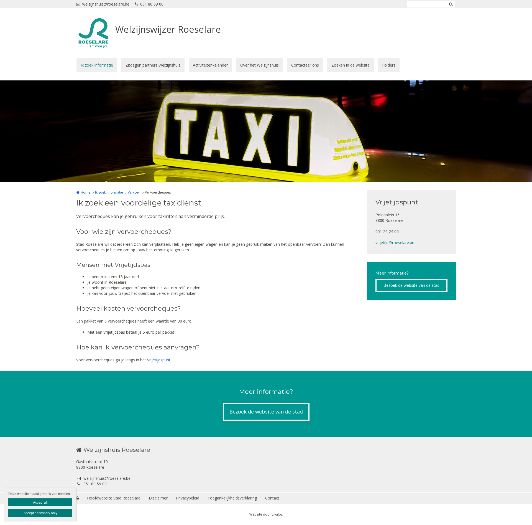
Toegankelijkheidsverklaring (232, 498)
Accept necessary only (40, 512)
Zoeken (451, 4)
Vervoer (134, 192)
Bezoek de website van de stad (411, 285)
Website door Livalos (266, 514)
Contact (272, 498)
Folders (388, 65)
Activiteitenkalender (210, 65)
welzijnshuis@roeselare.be (105, 4)
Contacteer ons (305, 65)
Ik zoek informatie (97, 65)
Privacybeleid (187, 498)
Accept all (40, 502)
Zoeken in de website (350, 65)
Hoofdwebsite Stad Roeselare (113, 498)
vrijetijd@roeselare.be (394, 242)
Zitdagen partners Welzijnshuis (153, 65)
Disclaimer (158, 498)
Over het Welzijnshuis (259, 65)
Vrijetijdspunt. (159, 359)
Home (85, 192)
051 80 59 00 (151, 4)
